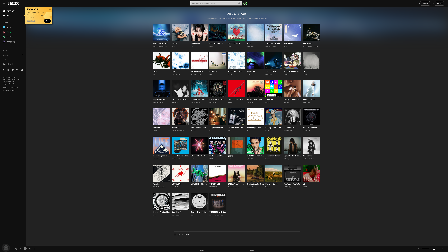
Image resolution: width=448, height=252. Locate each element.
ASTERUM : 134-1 (235, 71)
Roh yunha (268, 74)
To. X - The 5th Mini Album (180, 99)
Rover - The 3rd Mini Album (161, 212)
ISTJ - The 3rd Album (180, 156)
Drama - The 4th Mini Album (236, 99)
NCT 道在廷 (287, 187)
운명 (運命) (251, 71)
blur (173, 71)
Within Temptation (178, 130)
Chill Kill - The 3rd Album (217, 99)
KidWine (305, 159)
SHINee (211, 159)
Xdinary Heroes (270, 46)
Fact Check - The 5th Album (199, 128)
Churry (249, 74)
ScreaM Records (233, 187)
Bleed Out (176, 128)
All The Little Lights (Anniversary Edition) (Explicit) (255, 99)
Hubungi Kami (8, 64)
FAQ (4, 60)
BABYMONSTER (196, 74)
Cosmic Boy (176, 215)
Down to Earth (271, 184)
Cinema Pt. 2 (214, 71)
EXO (192, 159)
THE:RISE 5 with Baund (217, 212)
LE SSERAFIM (213, 187)
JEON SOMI (288, 130)
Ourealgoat (250, 46)
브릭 (229, 159)
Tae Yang (268, 187)
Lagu (178, 235)
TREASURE (306, 130)
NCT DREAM (176, 159)
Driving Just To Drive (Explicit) (255, 184)
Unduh (5, 51)
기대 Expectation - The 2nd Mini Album (217, 128)
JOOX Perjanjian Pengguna (11, 79)
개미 (155, 71)
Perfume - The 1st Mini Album (292, 184)
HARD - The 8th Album (217, 156)
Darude (267, 102)
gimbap (175, 43)
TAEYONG (250, 159)
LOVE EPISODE (234, 43)
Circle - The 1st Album (199, 212)
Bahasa (5, 55)
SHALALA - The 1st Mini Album (255, 156)
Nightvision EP (159, 99)
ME (304, 184)
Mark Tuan (306, 102)
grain (249, 43)
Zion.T (305, 74)
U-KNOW (268, 130)
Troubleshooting (272, 43)
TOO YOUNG (270, 71)
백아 (285, 46)
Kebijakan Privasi (8, 82)
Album (187, 235)
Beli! (47, 21)
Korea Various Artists (160, 46)
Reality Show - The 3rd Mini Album (273, 128)
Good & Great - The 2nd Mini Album (236, 128)
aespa (230, 102)
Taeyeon (175, 102)
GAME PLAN (289, 128)
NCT (248, 130)
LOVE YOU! (176, 184)
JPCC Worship (158, 159)
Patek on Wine (309, 156)
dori (210, 74)
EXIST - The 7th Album (199, 156)
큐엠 (154, 74)
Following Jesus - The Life (161, 156)
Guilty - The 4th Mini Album (292, 99)
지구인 (211, 46)
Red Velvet (213, 102)
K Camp (286, 159)
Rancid (267, 159)
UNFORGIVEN (214, 184)
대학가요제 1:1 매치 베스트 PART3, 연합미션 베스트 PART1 (161, 43)
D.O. (210, 130)
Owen (286, 74)
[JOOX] (13, 3)
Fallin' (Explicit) (309, 99)
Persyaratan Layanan (9, 77)
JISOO (305, 187)
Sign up (439, 3)
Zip (304, 71)
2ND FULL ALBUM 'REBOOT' (311, 128)
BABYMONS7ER (197, 71)
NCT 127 (193, 130)
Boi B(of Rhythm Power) (310, 46)
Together (269, 99)
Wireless (157, 184)
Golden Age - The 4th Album (255, 128)
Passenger (250, 102)
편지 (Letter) (289, 43)
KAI (154, 215)
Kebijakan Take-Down (10, 84)
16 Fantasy (195, 43)
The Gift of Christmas (199, 99)
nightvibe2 (307, 43)
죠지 (173, 46)
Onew (193, 215)
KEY (229, 130)
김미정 (155, 130)
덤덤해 (230, 156)
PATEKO (311, 159)
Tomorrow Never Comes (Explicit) (273, 156)
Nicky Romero (158, 102)
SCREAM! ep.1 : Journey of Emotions (236, 184)
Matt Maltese (251, 187)
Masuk (425, 3)
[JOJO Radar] (245, 3)
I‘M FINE (156, 128)
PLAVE (230, 74)
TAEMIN (286, 102)
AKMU (230, 46)
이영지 (193, 46)
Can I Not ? (176, 212)
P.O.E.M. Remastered (292, 71)
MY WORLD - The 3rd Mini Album (199, 184)
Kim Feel (175, 187)
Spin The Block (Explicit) (292, 156)
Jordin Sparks (195, 102)
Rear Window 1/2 (216, 43)
